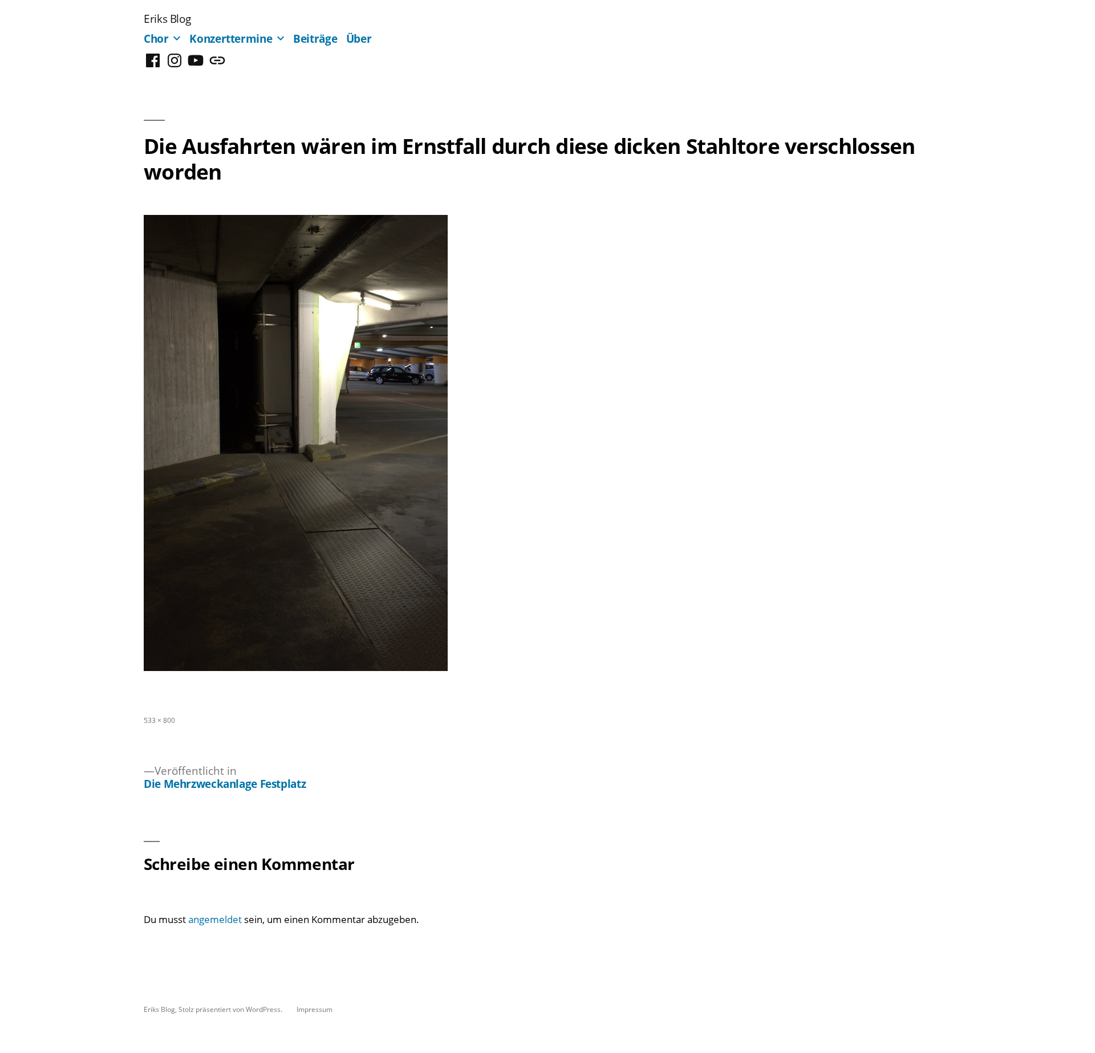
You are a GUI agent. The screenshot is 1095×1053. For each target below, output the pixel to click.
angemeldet (215, 919)
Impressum (314, 1009)
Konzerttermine (230, 38)
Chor (156, 38)
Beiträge (315, 38)
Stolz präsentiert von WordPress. (231, 1009)
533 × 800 (159, 720)
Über (359, 38)
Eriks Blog (167, 18)
